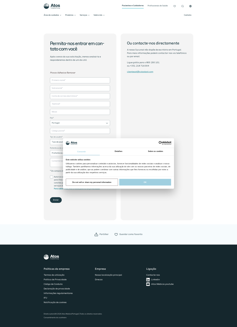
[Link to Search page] (183, 6)
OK (145, 182)
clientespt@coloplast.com (140, 72)
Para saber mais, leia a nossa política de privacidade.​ (77, 189)
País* (52, 118)
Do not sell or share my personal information (91, 182)
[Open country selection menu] (190, 6)
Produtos (69, 15)
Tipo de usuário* (56, 137)
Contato (187, 15)
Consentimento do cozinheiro (55, 318)
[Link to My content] (175, 6)
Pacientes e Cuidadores (133, 6)
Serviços (83, 15)
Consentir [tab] (81, 151)
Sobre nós (98, 15)
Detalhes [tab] (118, 151)
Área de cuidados (51, 15)
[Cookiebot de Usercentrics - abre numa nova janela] (160, 143)
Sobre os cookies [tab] (155, 151)
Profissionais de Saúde (158, 6)
